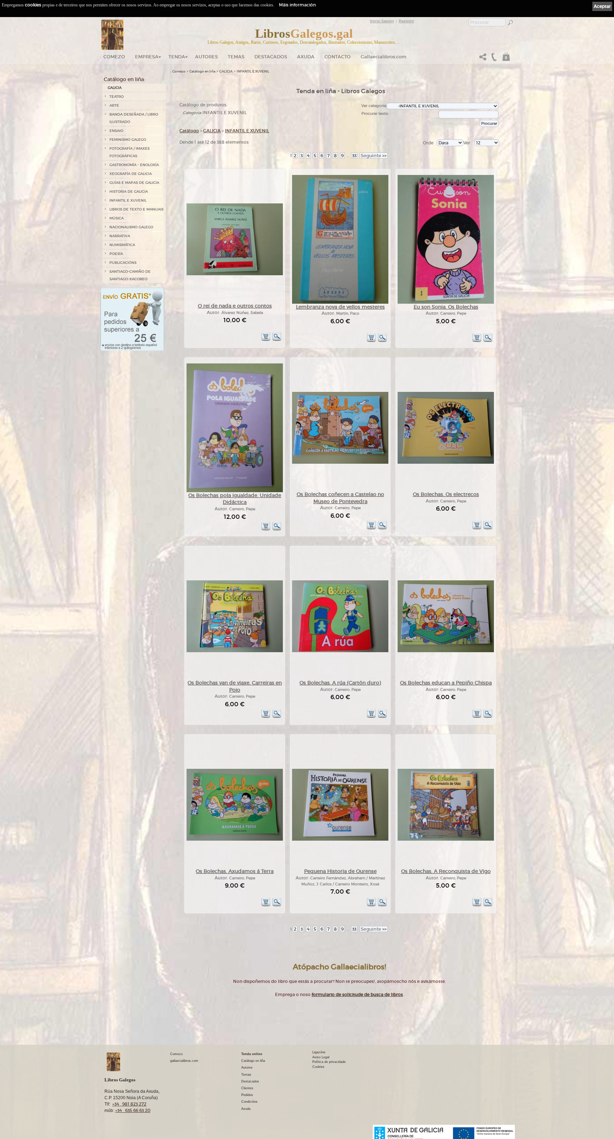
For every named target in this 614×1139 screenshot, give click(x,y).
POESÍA (116, 253)
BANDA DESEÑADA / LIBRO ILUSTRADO (133, 118)
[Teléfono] (493, 58)
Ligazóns (318, 1052)
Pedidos (247, 1095)
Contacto (337, 57)
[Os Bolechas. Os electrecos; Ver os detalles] (446, 462)
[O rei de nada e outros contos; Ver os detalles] (235, 274)
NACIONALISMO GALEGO (131, 227)
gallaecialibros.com (184, 1061)
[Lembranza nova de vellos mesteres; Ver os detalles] (340, 302)
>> (374, 155)
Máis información (297, 4)
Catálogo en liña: (124, 79)
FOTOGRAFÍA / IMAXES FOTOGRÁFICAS (129, 152)
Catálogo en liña (202, 71)
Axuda (305, 57)
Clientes (247, 1088)
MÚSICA (116, 218)
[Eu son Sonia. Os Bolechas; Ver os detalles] (446, 302)
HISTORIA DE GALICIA (128, 191)
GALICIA (115, 87)
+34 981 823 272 (129, 1104)
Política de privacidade (329, 1062)
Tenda (176, 57)
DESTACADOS (270, 57)
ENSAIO (116, 130)
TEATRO (116, 96)
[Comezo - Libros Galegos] (112, 35)
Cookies (318, 1067)
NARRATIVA (119, 236)
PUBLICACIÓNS (122, 262)
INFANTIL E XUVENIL (127, 200)
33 (354, 155)
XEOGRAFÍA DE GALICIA (130, 173)
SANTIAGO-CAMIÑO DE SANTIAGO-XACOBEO (130, 275)
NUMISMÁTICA (122, 245)
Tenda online (251, 1054)
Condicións (249, 1101)
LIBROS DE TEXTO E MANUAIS (136, 209)
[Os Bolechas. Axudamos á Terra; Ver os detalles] (235, 839)
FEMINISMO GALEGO (127, 139)
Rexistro (406, 20)
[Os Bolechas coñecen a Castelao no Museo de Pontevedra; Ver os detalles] (340, 462)
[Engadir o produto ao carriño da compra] (266, 339)
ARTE (114, 105)
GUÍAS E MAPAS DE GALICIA (134, 182)
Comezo (114, 57)
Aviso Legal (320, 1057)
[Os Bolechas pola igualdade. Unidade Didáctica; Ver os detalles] (235, 491)
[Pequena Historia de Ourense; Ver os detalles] (340, 839)
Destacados (250, 1081)
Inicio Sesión (382, 20)
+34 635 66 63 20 (132, 1110)
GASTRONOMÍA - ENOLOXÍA (134, 165)
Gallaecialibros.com (383, 57)
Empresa (146, 57)
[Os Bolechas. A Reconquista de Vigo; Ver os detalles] (446, 839)
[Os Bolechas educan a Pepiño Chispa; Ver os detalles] (446, 651)
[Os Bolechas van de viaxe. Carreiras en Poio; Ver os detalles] (235, 651)
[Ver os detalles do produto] (277, 339)
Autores (206, 57)
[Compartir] (483, 58)
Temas (236, 57)
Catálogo (189, 130)
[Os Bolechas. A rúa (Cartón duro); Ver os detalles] (340, 651)
